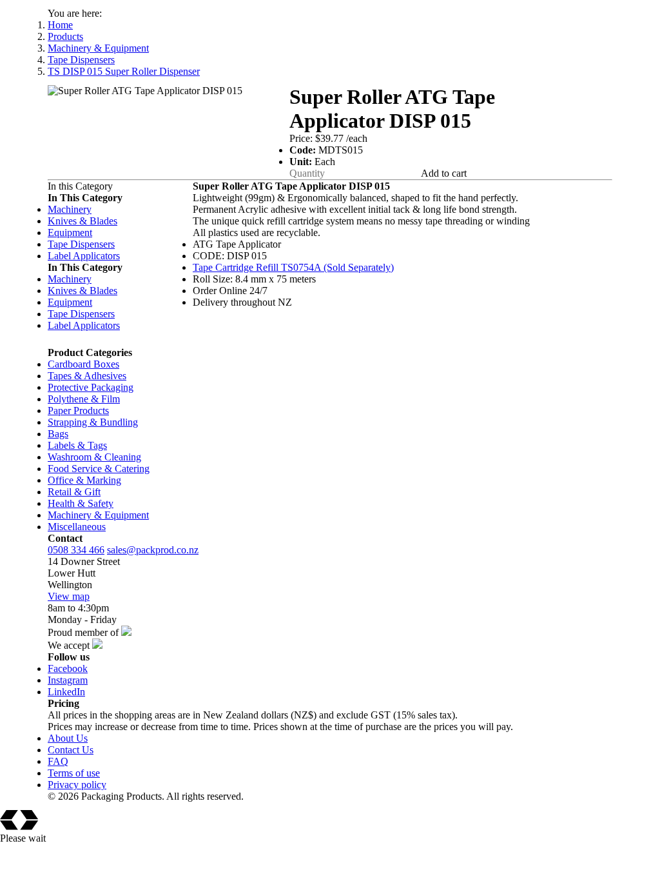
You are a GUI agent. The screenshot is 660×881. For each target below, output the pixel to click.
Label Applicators (84, 255)
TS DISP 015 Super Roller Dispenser (124, 71)
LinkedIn (66, 691)
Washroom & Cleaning (94, 456)
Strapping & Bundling (93, 422)
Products (65, 36)
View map (69, 596)
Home (60, 24)
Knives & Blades (82, 220)
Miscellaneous (77, 526)
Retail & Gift (74, 491)
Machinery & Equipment (98, 48)
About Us (68, 738)
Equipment (70, 232)
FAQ (58, 761)
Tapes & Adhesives (87, 375)
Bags (58, 433)
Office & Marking (84, 480)
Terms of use (74, 772)
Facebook (68, 668)
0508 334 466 (76, 549)
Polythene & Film (84, 398)
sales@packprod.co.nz (153, 549)
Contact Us (70, 749)
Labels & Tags (77, 445)
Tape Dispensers (81, 59)
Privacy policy (77, 784)
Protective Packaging (90, 387)
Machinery (70, 209)
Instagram (68, 680)
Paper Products (78, 410)
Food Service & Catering (99, 468)
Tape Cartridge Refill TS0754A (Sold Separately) (293, 267)
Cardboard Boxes (83, 364)
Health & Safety (80, 503)
